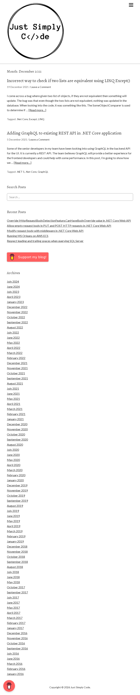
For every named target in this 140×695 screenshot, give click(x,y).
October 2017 (16, 587)
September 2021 (17, 378)
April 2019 (13, 526)
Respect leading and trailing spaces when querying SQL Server (45, 241)
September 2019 (17, 500)
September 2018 (17, 561)
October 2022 (16, 317)
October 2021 (16, 373)
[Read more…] (37, 110)
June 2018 (13, 577)
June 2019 (13, 516)
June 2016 (13, 658)
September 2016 (17, 648)
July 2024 (13, 281)
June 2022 (13, 337)
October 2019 (16, 495)
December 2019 (17, 485)
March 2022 (14, 353)
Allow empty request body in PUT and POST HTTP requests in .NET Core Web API (59, 225)
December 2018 (17, 546)
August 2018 (15, 567)
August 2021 (15, 383)
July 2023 (13, 291)
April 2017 (13, 612)
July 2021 (13, 388)
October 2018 (16, 556)
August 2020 (15, 444)
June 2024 (13, 286)
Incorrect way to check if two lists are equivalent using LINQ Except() (68, 81)
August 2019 (15, 505)
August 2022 (15, 327)
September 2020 (17, 439)
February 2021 (16, 414)
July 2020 (13, 449)
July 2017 (13, 597)
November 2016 (17, 638)
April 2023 (13, 296)
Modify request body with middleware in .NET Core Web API (45, 230)
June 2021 (13, 393)
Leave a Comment (41, 86)
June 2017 (13, 602)
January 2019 (15, 541)
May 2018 (13, 582)
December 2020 (17, 424)
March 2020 (14, 470)
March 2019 (14, 531)
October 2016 (16, 643)
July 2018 (13, 572)
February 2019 (16, 536)
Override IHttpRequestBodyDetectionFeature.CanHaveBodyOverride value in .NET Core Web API (69, 220)
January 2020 (15, 480)
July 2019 (13, 510)
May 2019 (13, 521)
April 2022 (13, 347)
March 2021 (14, 409)
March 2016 (14, 663)
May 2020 (13, 460)
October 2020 (16, 434)
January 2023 (15, 302)
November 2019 (17, 490)
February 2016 (16, 668)
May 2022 (13, 342)
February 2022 (16, 358)
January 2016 (15, 674)
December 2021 (17, 363)
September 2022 (17, 322)
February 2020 (16, 475)
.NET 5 (20, 171)
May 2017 (13, 607)
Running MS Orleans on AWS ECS (27, 235)
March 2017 (14, 617)
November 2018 (17, 551)
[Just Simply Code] (35, 58)
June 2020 (13, 454)
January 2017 (15, 628)
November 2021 (17, 368)
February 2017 (16, 623)
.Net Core (22, 119)
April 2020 (13, 465)
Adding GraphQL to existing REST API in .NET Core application (64, 133)
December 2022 (17, 307)
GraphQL (43, 171)
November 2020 (17, 429)
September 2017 (17, 592)
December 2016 (17, 633)
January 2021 (15, 419)
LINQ (41, 119)
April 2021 (13, 403)
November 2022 (17, 312)
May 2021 (13, 398)
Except (33, 119)
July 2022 (13, 332)
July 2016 (13, 653)
